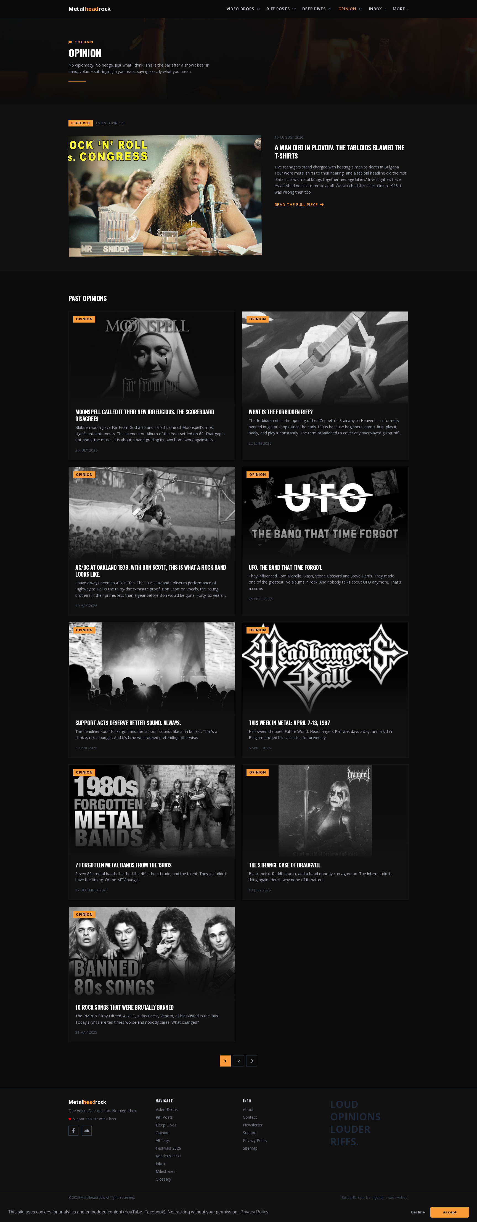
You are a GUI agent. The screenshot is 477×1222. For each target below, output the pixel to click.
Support (250, 1132)
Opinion (350, 8)
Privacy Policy (255, 1140)
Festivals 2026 (168, 1148)
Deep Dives (317, 8)
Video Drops (243, 8)
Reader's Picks (168, 1155)
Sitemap (250, 1148)
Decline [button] (418, 1212)
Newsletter (253, 1125)
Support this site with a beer (94, 1119)
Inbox (377, 8)
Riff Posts (281, 8)
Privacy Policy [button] (254, 1212)
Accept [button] (449, 1212)
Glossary (163, 1179)
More (399, 8)
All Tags (163, 1140)
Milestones (165, 1171)
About (248, 1109)
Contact (250, 1117)
